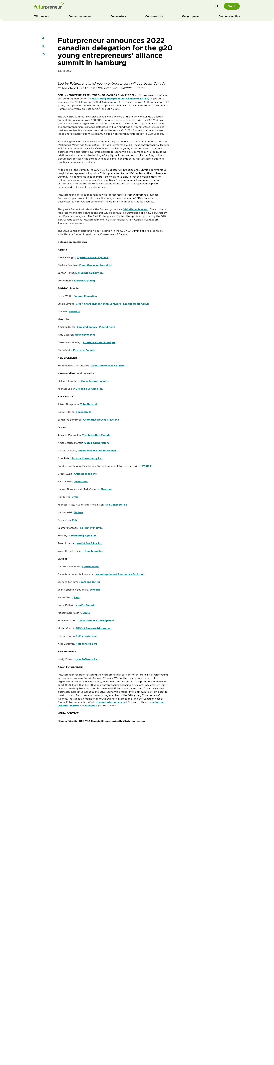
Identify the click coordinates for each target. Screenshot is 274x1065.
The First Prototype (90, 527)
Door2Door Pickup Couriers (108, 365)
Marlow (78, 512)
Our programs (190, 16)
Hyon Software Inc (86, 659)
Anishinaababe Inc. (85, 473)
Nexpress (74, 311)
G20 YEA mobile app (135, 209)
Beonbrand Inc (94, 551)
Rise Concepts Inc (116, 504)
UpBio (86, 612)
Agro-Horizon (90, 566)
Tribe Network (89, 404)
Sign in (232, 6)
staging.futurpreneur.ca (111, 702)
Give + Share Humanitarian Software (98, 303)
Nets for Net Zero (86, 643)
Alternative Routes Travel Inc (101, 419)
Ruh (74, 520)
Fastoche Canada (84, 350)
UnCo (75, 497)
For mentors (118, 16)
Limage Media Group (136, 303)
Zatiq (77, 597)
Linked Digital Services (89, 272)
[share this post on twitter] (43, 46)
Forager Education (85, 296)
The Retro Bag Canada (96, 435)
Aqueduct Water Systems (92, 257)
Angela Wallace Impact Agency (96, 450)
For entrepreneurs (80, 16)
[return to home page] (50, 6)
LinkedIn (63, 705)
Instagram (158, 702)
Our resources (154, 16)
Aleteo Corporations (96, 442)
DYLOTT (146, 466)
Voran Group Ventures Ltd (95, 265)
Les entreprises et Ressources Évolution (119, 574)
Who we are (41, 16)
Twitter (74, 705)
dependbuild (83, 412)
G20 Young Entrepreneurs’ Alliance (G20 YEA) (120, 98)
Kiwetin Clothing (84, 280)
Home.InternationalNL (95, 381)
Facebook (90, 705)
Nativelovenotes (85, 334)
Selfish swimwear (86, 636)
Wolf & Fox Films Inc (89, 543)
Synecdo (95, 589)
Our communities (229, 16)
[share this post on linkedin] (43, 54)
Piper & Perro (107, 327)
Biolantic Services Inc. (89, 388)
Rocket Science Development (96, 620)
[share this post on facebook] (43, 38)
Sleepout (106, 489)
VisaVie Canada (85, 605)
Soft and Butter (90, 582)
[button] (216, 6)
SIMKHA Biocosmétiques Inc (93, 628)
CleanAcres (81, 481)
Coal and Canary (87, 327)
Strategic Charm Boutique (99, 342)
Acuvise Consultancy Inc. (86, 458)
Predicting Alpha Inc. (84, 535)
